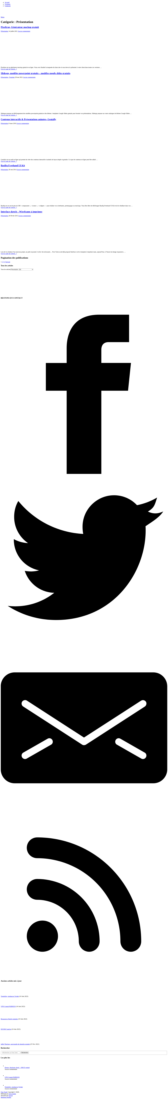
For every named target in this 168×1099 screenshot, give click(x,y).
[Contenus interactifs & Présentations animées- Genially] (84, 141)
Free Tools (4, 1092)
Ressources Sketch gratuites (9, 1019)
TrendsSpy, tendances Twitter (10, 996)
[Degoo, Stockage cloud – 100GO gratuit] (8, 1066)
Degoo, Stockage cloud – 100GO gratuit (17, 1067)
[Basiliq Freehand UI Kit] (84, 188)
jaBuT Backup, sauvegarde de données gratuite (15, 1044)
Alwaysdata (12, 1094)
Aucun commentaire (24, 31)
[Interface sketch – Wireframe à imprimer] (84, 234)
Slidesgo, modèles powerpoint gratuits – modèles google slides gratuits (35, 73)
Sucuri (11, 1095)
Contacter (8, 6)
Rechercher (24, 1052)
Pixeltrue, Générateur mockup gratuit (20, 27)
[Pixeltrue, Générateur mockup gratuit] (84, 49)
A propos (7, 4)
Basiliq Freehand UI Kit (13, 165)
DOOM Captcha (6, 1029)
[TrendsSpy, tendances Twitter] (8, 1085)
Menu (2, 17)
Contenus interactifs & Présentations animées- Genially (28, 119)
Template (12, 77)
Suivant (7, 262)
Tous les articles (5, 269)
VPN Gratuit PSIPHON (8, 1006)
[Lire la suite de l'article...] (9, 69)
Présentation (4, 31)
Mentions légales (6, 1097)
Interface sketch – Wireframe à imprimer (21, 211)
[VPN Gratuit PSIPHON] (8, 1075)
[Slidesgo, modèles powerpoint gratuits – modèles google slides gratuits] (84, 95)
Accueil (7, 2)
